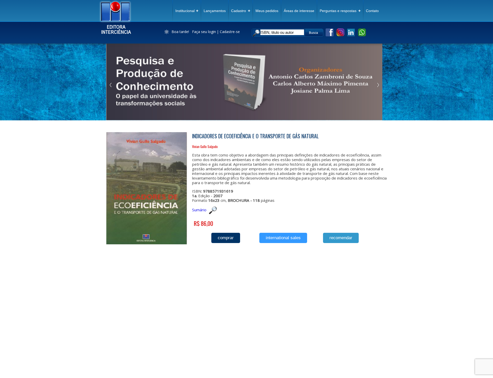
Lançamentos (215, 11)
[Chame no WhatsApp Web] (362, 35)
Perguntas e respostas (338, 11)
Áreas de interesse (299, 11)
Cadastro (238, 11)
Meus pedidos (266, 11)
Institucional (185, 11)
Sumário (199, 209)
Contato (372, 11)
